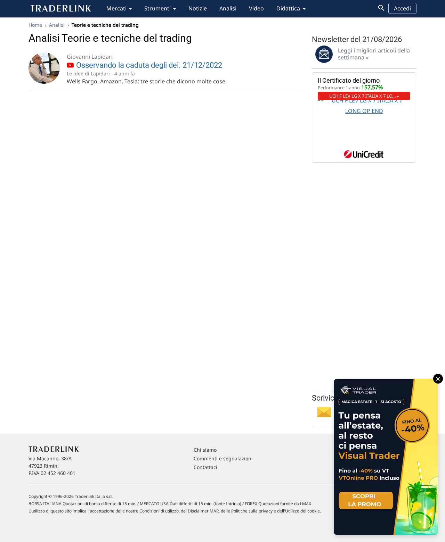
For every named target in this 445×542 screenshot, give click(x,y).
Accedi (402, 8)
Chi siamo (205, 449)
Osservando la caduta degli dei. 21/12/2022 (148, 65)
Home (35, 25)
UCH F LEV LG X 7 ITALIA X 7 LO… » (364, 96)
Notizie (197, 8)
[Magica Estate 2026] (386, 457)
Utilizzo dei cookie (302, 511)
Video (256, 8)
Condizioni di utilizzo (159, 511)
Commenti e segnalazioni (223, 458)
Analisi (227, 8)
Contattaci (205, 467)
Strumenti (157, 8)
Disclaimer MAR (203, 511)
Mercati (116, 8)
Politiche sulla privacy (252, 511)
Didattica (288, 8)
